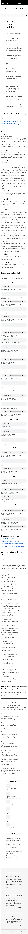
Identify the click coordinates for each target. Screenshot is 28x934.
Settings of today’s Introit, (10, 541)
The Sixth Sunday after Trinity (11, 827)
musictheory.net (6, 3)
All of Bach (14, 3)
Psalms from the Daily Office (7, 120)
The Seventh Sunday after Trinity (11, 820)
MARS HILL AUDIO (22, 3)
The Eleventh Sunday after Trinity (11, 797)
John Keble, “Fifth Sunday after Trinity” (9, 123)
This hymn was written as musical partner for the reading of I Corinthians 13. (13, 857)
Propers (3, 118)
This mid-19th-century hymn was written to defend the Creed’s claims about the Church (14, 851)
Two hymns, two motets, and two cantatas (11, 121)
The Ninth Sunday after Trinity (12, 804)
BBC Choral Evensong (20, 1)
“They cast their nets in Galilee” (8, 540)
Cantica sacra (14, 8)
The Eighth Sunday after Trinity (10, 812)
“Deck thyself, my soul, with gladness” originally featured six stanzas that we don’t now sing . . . (13, 838)
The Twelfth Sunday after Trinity (11, 789)
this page (14, 71)
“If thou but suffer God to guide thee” (9, 538)
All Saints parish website (8, 1)
